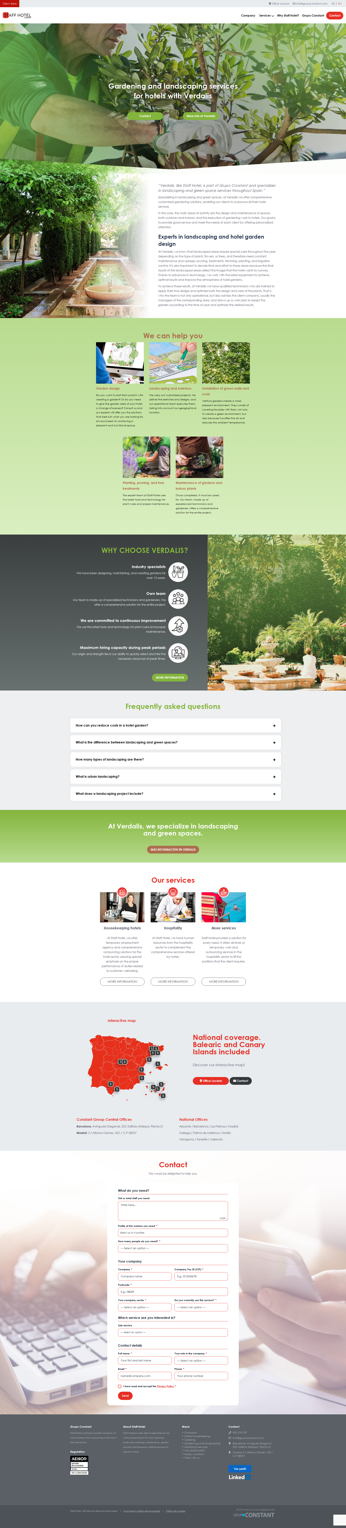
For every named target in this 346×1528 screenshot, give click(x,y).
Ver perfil (240, 1468)
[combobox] (173, 1232)
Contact (334, 15)
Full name (125, 1353)
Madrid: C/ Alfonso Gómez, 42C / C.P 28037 (253, 1454)
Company (248, 15)
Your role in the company (190, 1353)
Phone (179, 1368)
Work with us (191, 1457)
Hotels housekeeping (197, 1436)
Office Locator (280, 3)
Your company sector (132, 1300)
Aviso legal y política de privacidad (142, 1511)
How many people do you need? (139, 1241)
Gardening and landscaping (202, 1443)
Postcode (125, 1284)
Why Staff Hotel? (288, 15)
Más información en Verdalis (173, 849)
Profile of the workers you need (137, 1225)
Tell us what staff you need (133, 1198)
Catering (189, 1439)
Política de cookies (175, 1511)
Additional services (195, 1446)
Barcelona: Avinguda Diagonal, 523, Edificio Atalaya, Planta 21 (252, 1445)
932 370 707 (240, 1432)
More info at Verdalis (201, 116)
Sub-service (125, 1325)
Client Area (10, 3)
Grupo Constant (313, 15)
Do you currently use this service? (195, 1300)
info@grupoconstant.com (311, 3)
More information (170, 677)
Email (122, 1368)
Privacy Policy (166, 1386)
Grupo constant (194, 1454)
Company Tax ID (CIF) (188, 1269)
